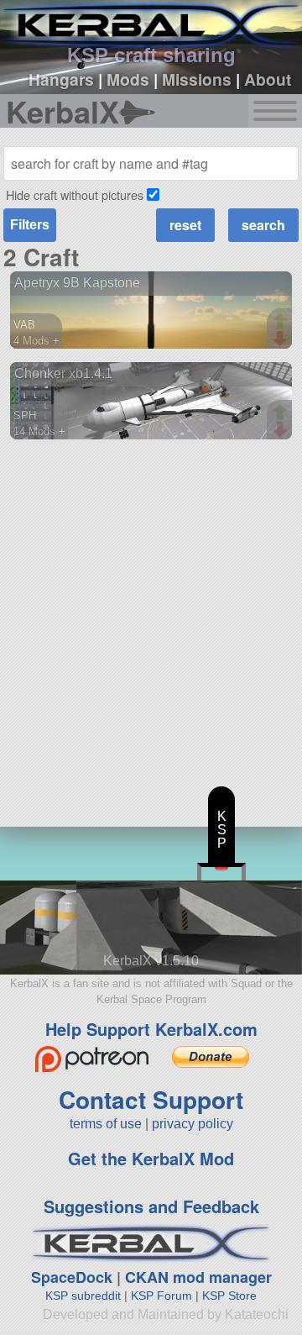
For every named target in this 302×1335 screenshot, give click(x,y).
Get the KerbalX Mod (151, 1158)
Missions (197, 79)
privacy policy (192, 1124)
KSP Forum (161, 1295)
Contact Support (151, 1099)
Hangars (61, 79)
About (267, 79)
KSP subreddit (83, 1295)
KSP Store (229, 1295)
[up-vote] (282, 322)
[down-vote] (282, 339)
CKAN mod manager (198, 1277)
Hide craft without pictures (74, 194)
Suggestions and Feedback (151, 1206)
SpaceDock (71, 1277)
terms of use (106, 1124)
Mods (128, 79)
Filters (29, 225)
